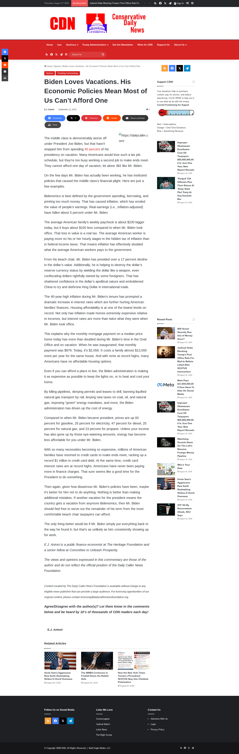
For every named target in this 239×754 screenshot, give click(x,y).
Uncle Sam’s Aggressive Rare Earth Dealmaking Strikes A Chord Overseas (58, 675)
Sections (71, 44)
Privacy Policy (157, 729)
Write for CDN (145, 44)
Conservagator (103, 719)
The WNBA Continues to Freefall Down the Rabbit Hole (95, 675)
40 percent (92, 149)
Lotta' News (101, 729)
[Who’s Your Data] (166, 469)
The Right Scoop (104, 735)
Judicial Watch (103, 724)
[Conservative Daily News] (99, 23)
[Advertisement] (176, 261)
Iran (59, 44)
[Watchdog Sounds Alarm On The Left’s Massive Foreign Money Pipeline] (166, 442)
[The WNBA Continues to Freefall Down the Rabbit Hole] (97, 661)
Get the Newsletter (123, 44)
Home (49, 44)
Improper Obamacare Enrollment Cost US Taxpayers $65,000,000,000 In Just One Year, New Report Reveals (185, 156)
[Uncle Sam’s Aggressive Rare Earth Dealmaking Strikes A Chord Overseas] (60, 661)
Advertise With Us (159, 719)
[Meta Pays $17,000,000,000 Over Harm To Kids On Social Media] (166, 385)
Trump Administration (94, 44)
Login (153, 724)
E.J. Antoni (49, 109)
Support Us (163, 44)
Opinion (57, 66)
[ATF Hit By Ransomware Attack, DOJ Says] (166, 509)
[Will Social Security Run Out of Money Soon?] (166, 333)
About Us (179, 44)
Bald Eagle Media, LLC (99, 748)
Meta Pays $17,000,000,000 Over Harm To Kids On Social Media (185, 387)
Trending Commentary (67, 73)
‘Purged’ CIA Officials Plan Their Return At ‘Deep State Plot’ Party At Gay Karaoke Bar (185, 188)
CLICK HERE (175, 98)
